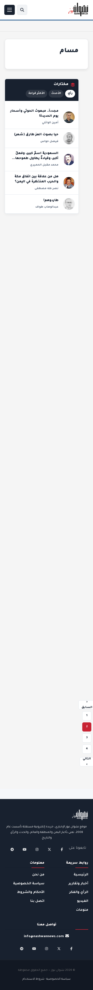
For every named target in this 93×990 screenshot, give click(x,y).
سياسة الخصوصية (28, 883)
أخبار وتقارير (78, 883)
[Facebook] (61, 849)
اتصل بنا (37, 901)
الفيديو (82, 901)
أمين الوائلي (50, 122)
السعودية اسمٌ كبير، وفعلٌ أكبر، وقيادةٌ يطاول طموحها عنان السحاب (36, 159)
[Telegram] (12, 849)
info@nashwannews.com (44, 936)
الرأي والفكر (78, 892)
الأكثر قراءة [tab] (36, 93)
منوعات (82, 910)
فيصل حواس (49, 141)
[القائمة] (9, 10)
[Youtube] (24, 849)
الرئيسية (81, 875)
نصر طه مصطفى (46, 188)
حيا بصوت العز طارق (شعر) (36, 134)
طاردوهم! (50, 200)
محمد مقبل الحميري (44, 165)
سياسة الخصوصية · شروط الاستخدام (46, 979)
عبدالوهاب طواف (46, 207)
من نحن (38, 875)
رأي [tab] (70, 93)
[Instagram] (36, 849)
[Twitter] (49, 849)
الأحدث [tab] (56, 93)
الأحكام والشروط (30, 892)
